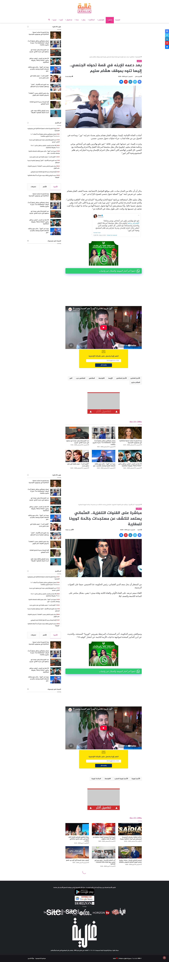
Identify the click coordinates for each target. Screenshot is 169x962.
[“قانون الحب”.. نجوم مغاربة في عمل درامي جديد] (77, 456)
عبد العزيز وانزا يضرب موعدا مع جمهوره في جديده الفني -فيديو (77, 442)
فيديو (54, 20)
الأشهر (45, 187)
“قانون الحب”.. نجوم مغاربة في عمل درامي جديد (78, 465)
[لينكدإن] (130, 82)
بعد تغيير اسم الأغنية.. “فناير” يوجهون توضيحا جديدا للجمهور (39, 85)
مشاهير (110, 20)
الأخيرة (55, 187)
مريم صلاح (137, 76)
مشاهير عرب (80, 378)
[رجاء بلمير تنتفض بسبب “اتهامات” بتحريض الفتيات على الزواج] (55, 96)
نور (70, 378)
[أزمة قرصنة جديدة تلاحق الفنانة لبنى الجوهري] (55, 104)
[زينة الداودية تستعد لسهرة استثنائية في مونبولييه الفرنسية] (130, 433)
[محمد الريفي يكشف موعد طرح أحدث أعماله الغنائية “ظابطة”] (55, 113)
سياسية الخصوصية (40, 958)
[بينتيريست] (126, 82)
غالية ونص (101, 20)
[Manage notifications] (164, 957)
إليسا (110, 378)
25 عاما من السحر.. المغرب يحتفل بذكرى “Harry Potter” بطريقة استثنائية (130, 465)
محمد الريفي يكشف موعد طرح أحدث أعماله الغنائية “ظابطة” (40, 112)
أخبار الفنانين (134, 378)
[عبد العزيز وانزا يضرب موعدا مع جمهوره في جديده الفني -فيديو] (77, 433)
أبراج (61, 20)
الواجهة (101, 378)
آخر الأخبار (91, 20)
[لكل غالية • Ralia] (84, 8)
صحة (77, 20)
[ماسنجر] (121, 82)
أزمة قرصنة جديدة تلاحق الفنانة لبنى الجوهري (39, 103)
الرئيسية (117, 20)
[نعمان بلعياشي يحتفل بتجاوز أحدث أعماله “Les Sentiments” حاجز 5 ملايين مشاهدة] (103, 433)
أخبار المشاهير (121, 378)
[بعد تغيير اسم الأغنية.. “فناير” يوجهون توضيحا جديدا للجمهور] (55, 87)
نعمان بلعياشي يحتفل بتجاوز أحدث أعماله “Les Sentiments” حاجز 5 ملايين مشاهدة (104, 443)
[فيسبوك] (140, 82)
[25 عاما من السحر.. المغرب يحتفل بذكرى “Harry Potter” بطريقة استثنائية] (130, 456)
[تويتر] (135, 82)
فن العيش (69, 20)
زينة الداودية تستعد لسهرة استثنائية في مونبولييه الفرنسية (130, 442)
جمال (84, 20)
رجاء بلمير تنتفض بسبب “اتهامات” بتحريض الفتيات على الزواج (38, 94)
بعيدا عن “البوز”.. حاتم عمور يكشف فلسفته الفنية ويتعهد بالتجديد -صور (104, 465)
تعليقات (33, 187)
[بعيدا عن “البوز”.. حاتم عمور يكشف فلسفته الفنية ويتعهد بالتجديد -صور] (103, 456)
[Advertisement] (103, 40)
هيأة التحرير (31, 958)
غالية (114, 958)
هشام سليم (135, 382)
